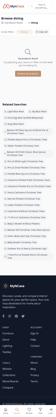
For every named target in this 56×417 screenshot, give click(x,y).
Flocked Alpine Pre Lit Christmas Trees (27, 139)
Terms (34, 381)
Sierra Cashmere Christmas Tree (24, 192)
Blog (33, 369)
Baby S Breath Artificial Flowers (23, 223)
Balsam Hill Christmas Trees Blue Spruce (28, 229)
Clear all (43, 31)
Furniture (8, 333)
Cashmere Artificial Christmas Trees (26, 211)
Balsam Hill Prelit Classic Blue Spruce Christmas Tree (26, 153)
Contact (35, 346)
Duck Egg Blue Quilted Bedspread (25, 117)
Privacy (34, 375)
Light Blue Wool (15, 111)
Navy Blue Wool (15, 123)
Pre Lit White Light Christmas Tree (25, 161)
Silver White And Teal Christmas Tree (26, 236)
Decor (6, 339)
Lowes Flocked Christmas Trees (23, 204)
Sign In (34, 333)
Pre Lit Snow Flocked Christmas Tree (26, 167)
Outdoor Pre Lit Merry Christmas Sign (27, 248)
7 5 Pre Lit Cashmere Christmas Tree (26, 217)
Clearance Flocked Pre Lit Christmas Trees (29, 186)
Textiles (6, 352)
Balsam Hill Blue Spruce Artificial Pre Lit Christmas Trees (27, 132)
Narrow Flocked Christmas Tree (23, 198)
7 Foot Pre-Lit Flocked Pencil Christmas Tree (27, 256)
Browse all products (28, 73)
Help (33, 339)
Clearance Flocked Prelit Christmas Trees (28, 180)
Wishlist (7, 369)
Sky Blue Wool (39, 111)
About (34, 362)
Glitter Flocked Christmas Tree (23, 145)
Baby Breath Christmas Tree (22, 242)
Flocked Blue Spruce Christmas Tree (26, 173)
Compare (7, 387)
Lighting (7, 346)
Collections (8, 375)
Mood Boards (10, 381)
